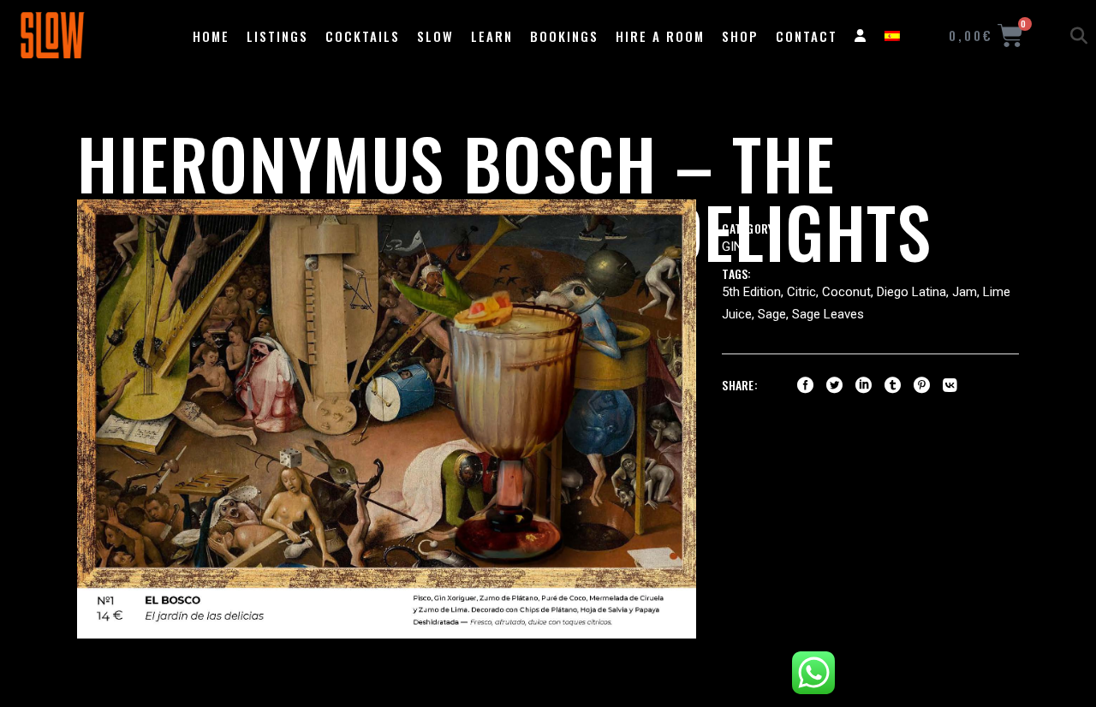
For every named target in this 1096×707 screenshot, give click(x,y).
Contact (806, 36)
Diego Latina (911, 292)
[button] (1079, 36)
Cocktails (362, 36)
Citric (801, 292)
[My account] (861, 36)
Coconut (846, 292)
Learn (492, 36)
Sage (772, 314)
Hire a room (660, 36)
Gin (732, 246)
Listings (277, 36)
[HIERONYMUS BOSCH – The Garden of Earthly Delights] (386, 419)
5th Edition (751, 292)
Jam (964, 292)
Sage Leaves (828, 314)
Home (211, 36)
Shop (740, 36)
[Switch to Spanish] (892, 36)
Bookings (564, 36)
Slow (435, 36)
